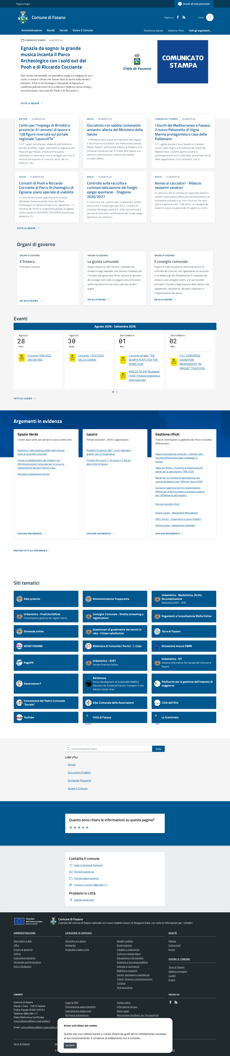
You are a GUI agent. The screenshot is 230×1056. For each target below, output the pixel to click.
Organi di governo (23, 949)
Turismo (121, 983)
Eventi (172, 980)
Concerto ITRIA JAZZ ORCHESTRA (39, 357)
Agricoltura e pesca (75, 941)
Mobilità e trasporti (127, 971)
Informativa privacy (127, 1007)
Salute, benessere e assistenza (133, 975)
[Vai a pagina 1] (113, 392)
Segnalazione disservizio (78, 1011)
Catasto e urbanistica (128, 949)
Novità (173, 933)
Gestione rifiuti (176, 30)
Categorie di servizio (78, 933)
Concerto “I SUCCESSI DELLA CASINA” (91, 357)
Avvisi (172, 949)
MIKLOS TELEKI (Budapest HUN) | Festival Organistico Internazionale (144, 375)
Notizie (172, 941)
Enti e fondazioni (22, 966)
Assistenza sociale (153, 30)
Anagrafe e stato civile (77, 949)
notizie (23, 119)
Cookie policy (124, 1002)
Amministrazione (25, 933)
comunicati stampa (166, 119)
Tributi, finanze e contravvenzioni (134, 979)
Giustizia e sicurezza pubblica (132, 962)
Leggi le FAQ (71, 1002)
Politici (17, 954)
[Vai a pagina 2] (117, 392)
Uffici (16, 945)
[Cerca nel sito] (210, 17)
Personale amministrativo (27, 962)
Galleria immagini (178, 971)
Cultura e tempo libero (129, 954)
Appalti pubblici (125, 941)
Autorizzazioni (124, 945)
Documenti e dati (23, 941)
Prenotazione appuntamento (80, 1007)
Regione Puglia (23, 3)
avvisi (90, 119)
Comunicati (175, 945)
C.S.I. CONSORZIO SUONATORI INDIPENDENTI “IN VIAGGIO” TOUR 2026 (192, 361)
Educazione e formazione (130, 958)
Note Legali (123, 1011)
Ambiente (70, 945)
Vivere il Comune (179, 959)
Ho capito (70, 1045)
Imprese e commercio (128, 966)
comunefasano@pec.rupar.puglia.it (32, 1021)
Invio (158, 749)
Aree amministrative (25, 958)
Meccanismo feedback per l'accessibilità (138, 1015)
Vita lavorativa (124, 987)
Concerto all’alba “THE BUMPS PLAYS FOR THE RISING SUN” (143, 359)
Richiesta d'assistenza (77, 1015)
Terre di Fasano (176, 967)
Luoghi (172, 976)
